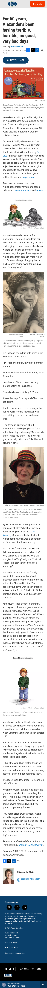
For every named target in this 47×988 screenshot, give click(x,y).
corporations (28, 177)
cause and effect (23, 190)
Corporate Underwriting (15, 953)
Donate (38, 4)
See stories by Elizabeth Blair (28, 880)
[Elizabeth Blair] (8, 876)
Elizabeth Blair (17, 46)
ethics (39, 190)
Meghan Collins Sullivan (30, 844)
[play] (4, 984)
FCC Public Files (11, 948)
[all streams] (43, 984)
